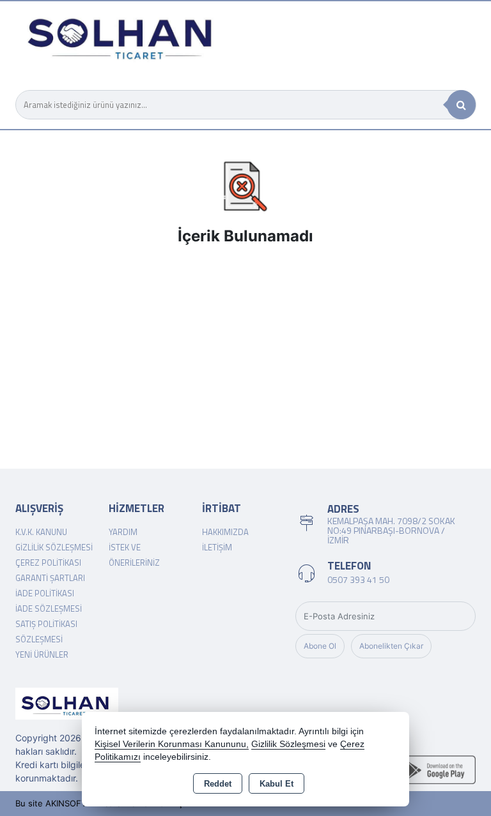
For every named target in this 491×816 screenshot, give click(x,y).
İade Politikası (44, 593)
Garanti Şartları (50, 577)
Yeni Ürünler (41, 654)
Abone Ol (320, 646)
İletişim (217, 547)
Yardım (123, 531)
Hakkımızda (225, 531)
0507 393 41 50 (358, 579)
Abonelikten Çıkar (391, 646)
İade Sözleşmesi (48, 608)
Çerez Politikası (48, 562)
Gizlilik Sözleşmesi (54, 547)
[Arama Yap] (461, 104)
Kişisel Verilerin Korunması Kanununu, (172, 744)
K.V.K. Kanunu (41, 531)
